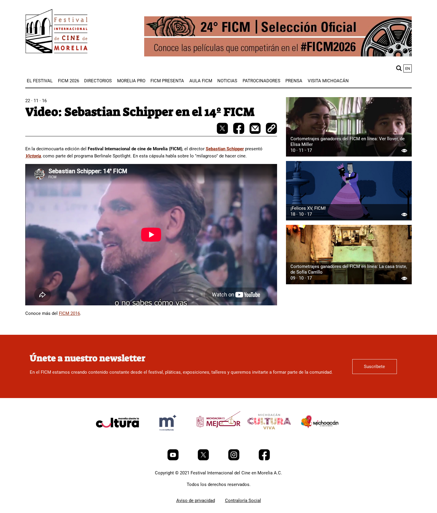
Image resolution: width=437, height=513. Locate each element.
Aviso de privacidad (195, 500)
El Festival (40, 80)
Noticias (227, 80)
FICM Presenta (167, 80)
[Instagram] (234, 459)
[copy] (271, 129)
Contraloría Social (243, 500)
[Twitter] (204, 459)
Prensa (293, 80)
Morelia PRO (131, 80)
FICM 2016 (69, 313)
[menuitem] (39, 81)
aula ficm (200, 80)
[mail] (255, 132)
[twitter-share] (223, 132)
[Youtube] (173, 459)
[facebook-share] (239, 132)
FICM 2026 (68, 80)
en (407, 68)
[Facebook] (264, 459)
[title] (117, 436)
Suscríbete (374, 366)
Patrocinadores (261, 80)
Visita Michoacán (328, 80)
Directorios (98, 80)
